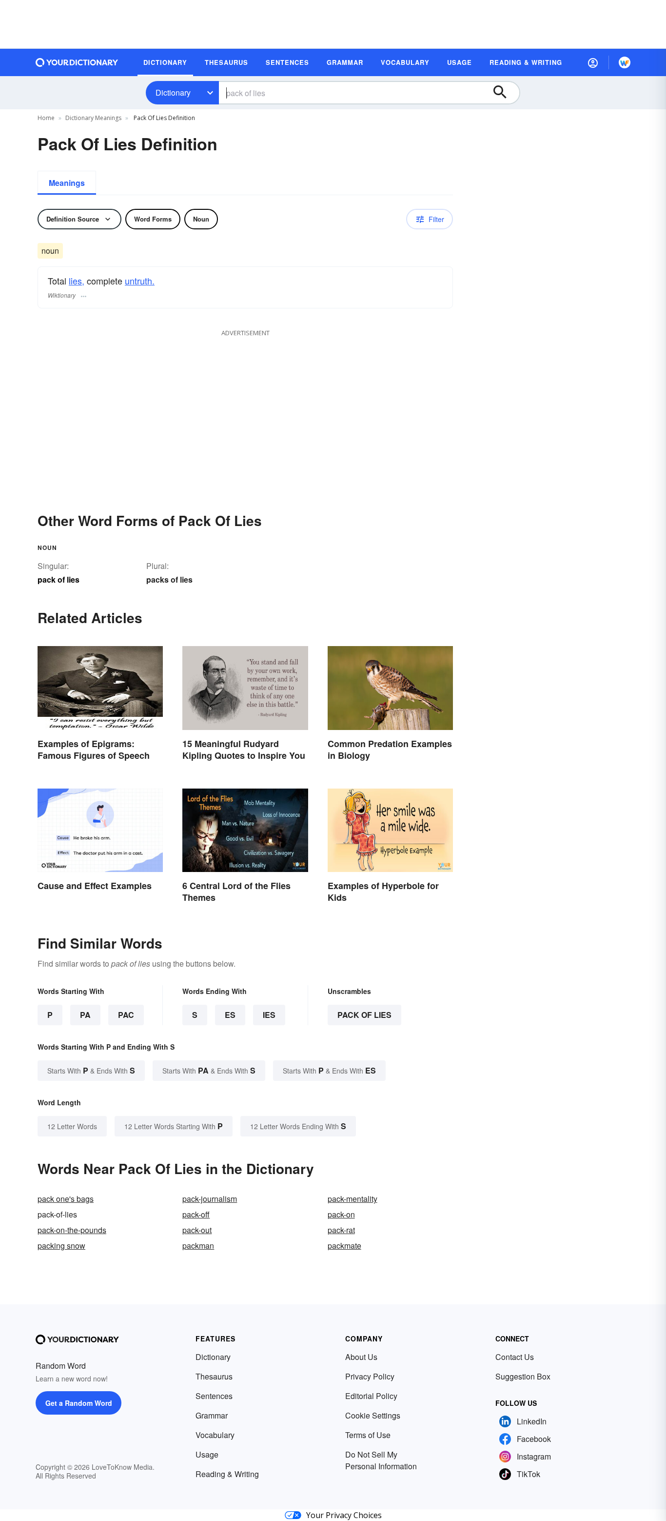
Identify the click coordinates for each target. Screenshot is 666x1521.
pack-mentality (352, 1198)
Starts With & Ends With (91, 1070)
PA (85, 1014)
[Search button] (504, 92)
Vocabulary (215, 1434)
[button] (593, 62)
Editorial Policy (371, 1395)
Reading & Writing (227, 1474)
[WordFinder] (624, 62)
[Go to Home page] (77, 62)
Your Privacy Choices (344, 1515)
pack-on (341, 1214)
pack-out (197, 1230)
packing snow (61, 1245)
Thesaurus (214, 1376)
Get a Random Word (78, 1403)
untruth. (140, 280)
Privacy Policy (369, 1376)
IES (269, 1014)
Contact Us (514, 1356)
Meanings (67, 182)
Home (46, 118)
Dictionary (173, 92)
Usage (207, 1454)
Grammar (212, 1415)
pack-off (196, 1214)
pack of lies (364, 1014)
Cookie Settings (372, 1415)
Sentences (214, 1395)
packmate (344, 1245)
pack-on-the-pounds (72, 1230)
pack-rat (341, 1230)
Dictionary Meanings (93, 118)
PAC (126, 1014)
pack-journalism (209, 1198)
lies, (76, 280)
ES (230, 1014)
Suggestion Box (522, 1376)
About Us (361, 1356)
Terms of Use (368, 1434)
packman (198, 1245)
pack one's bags (66, 1198)
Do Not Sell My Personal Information (381, 1460)
